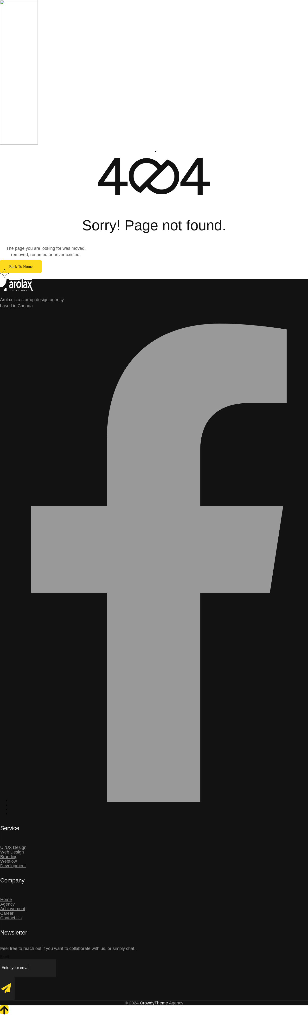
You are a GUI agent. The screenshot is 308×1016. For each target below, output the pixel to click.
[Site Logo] (54, 143)
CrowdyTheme (154, 1003)
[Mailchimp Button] (7, 988)
